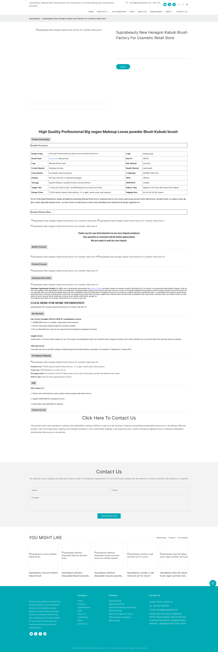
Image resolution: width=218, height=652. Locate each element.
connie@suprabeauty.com (140, 3)
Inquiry (123, 67)
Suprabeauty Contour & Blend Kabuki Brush (43, 574)
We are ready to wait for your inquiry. (109, 240)
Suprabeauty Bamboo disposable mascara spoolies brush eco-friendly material (108, 574)
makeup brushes (96, 288)
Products (172, 538)
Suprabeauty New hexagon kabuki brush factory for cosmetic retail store (74, 18)
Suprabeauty (34, 18)
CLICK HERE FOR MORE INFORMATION (57, 302)
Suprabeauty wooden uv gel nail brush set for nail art (140, 574)
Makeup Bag (161, 538)
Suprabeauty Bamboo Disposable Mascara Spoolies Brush (75, 574)
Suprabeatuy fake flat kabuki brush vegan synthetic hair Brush (173, 574)
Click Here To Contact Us (109, 418)
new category (183, 538)
